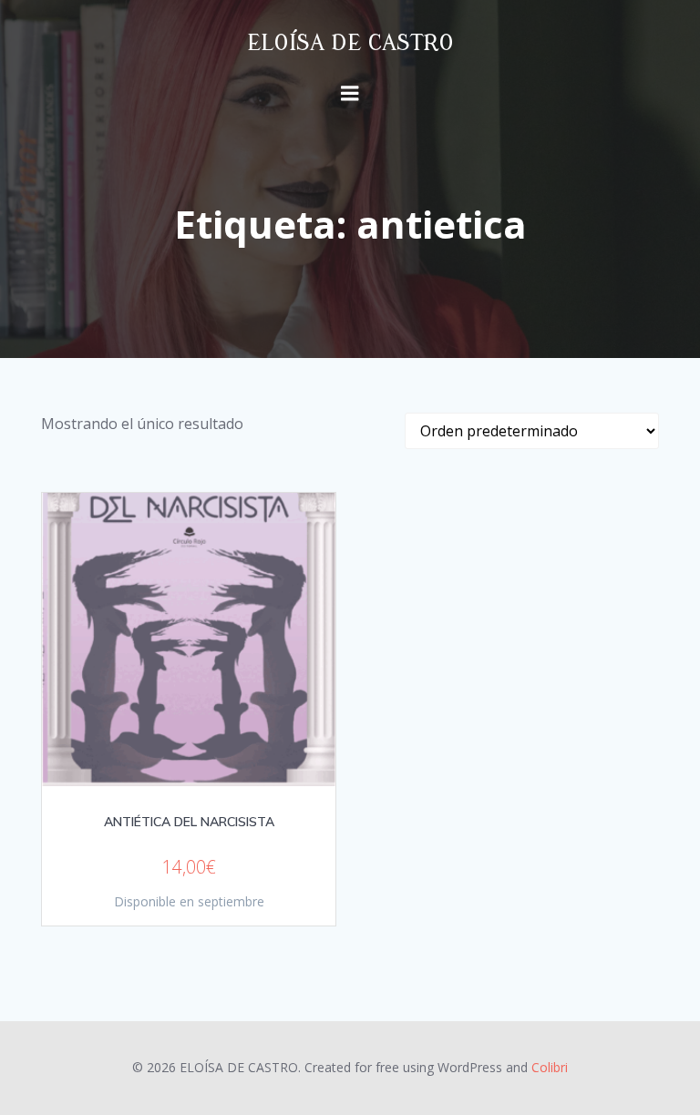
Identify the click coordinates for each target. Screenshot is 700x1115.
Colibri (549, 1067)
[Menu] (350, 93)
